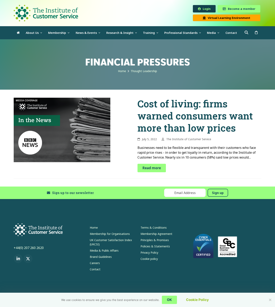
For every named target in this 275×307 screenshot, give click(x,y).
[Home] (18, 33)
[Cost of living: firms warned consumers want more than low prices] (62, 130)
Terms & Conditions (154, 228)
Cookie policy (149, 259)
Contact (95, 270)
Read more (152, 168)
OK (169, 300)
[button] (256, 33)
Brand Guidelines (101, 257)
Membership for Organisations (110, 234)
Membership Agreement (156, 234)
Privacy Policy (149, 253)
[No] (270, 300)
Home (94, 228)
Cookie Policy (197, 300)
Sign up (218, 193)
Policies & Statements (155, 247)
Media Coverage (27, 101)
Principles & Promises (155, 241)
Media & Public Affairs (104, 251)
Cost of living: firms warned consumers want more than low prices (195, 116)
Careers (95, 264)
